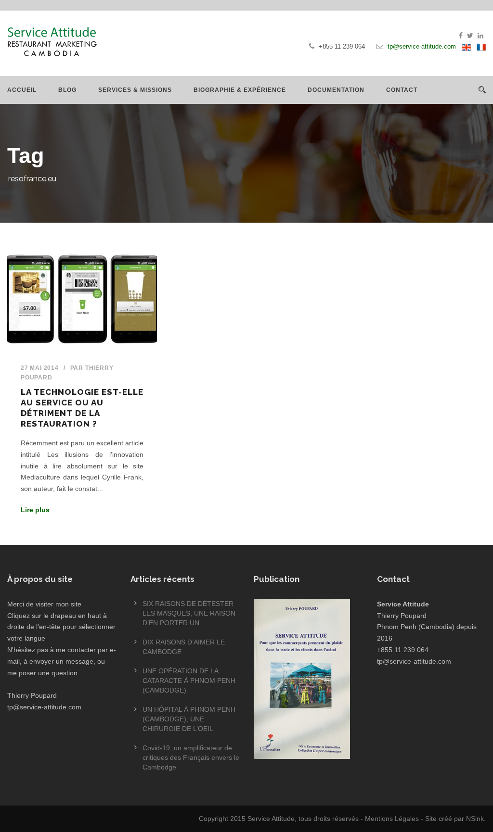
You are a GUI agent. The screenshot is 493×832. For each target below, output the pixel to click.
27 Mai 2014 (40, 368)
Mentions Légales (392, 818)
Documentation (336, 90)
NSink (475, 818)
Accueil (22, 90)
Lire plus (35, 510)
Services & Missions (135, 90)
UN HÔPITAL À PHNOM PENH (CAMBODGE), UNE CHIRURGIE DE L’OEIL (189, 719)
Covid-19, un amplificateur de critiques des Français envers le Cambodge (191, 757)
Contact (401, 90)
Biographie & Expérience (240, 90)
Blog (67, 90)
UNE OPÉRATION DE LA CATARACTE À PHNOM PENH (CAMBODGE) (189, 680)
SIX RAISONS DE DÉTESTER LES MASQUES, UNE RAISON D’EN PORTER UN (189, 613)
